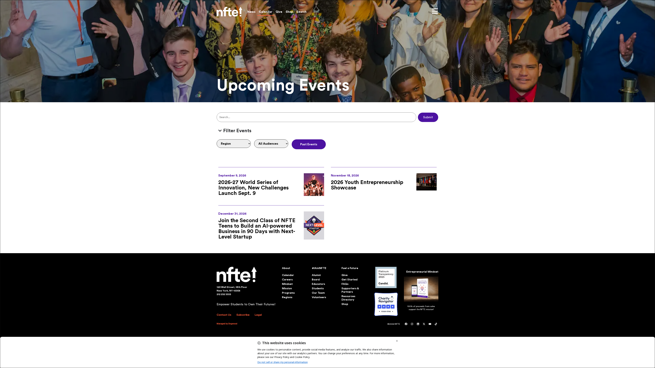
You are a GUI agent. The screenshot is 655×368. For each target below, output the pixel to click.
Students (318, 288)
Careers (287, 279)
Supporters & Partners (350, 290)
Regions (287, 297)
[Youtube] (429, 324)
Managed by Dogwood (227, 324)
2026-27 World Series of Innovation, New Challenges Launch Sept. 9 (253, 188)
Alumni (316, 275)
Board (316, 279)
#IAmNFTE (319, 268)
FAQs (344, 284)
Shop (289, 11)
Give (279, 11)
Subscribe (243, 314)
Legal (258, 314)
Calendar (265, 11)
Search (301, 11)
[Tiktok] (435, 324)
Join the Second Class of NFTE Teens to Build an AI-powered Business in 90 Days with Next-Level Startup (256, 229)
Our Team (318, 293)
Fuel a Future (349, 268)
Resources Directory (348, 298)
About (286, 268)
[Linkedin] (417, 324)
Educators (318, 284)
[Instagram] (411, 324)
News (251, 11)
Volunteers (319, 297)
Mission (287, 288)
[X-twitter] (423, 324)
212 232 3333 (224, 294)
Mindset (287, 284)
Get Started (349, 279)
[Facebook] (406, 324)
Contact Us (224, 314)
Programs (288, 293)
